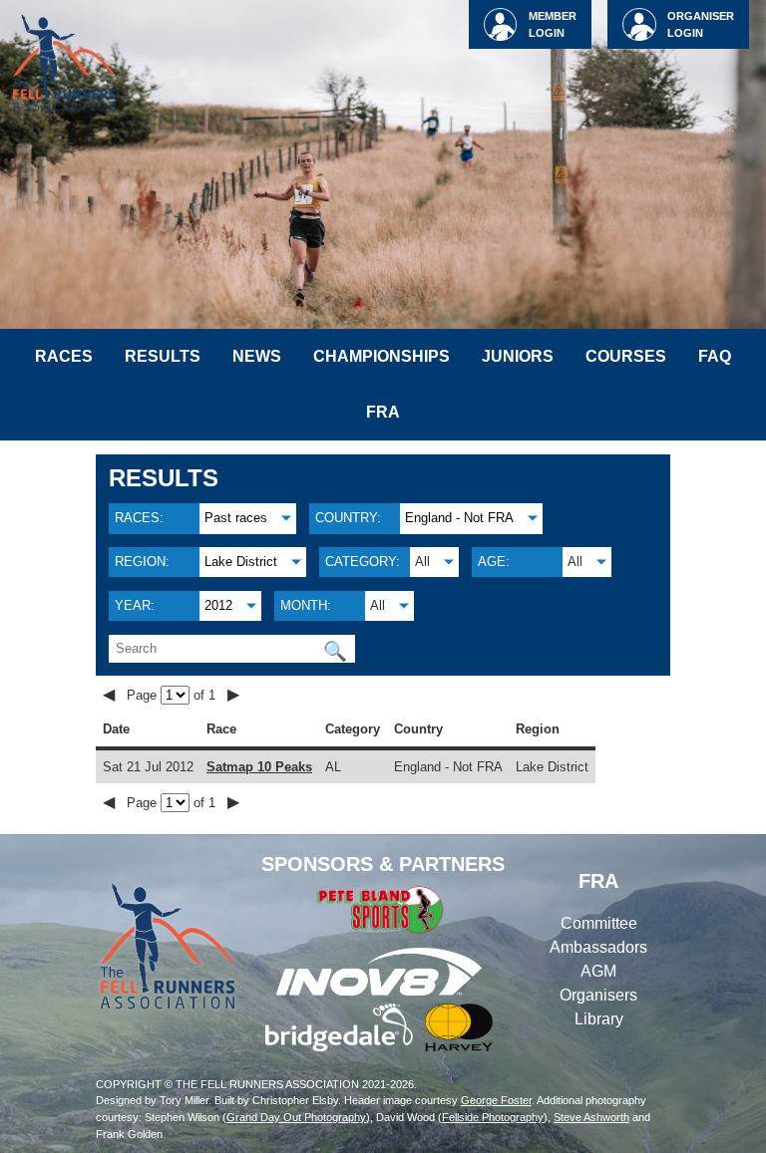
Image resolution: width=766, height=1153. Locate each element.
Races (64, 356)
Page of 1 (173, 695)
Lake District (240, 561)
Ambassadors (598, 947)
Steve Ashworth (591, 1117)
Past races (235, 517)
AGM (598, 971)
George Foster (496, 1100)
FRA (383, 412)
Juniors (518, 356)
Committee (599, 923)
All (422, 561)
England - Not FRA (459, 517)
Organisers (598, 995)
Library (598, 1018)
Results (162, 356)
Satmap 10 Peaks (259, 766)
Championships (381, 356)
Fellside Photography (493, 1117)
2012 (218, 605)
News (256, 356)
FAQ (714, 356)
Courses (625, 356)
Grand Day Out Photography (296, 1117)
